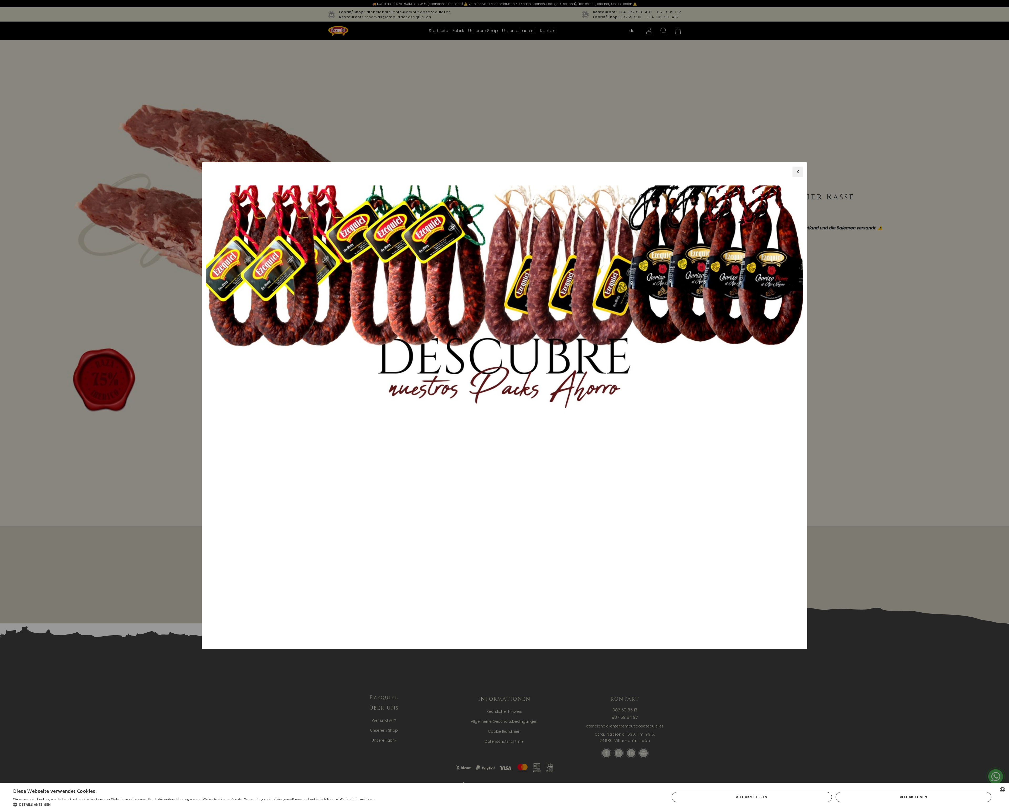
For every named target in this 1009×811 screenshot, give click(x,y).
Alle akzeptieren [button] (751, 797)
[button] (193, 804)
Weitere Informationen (357, 799)
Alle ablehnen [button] (913, 797)
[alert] (504, 797)
